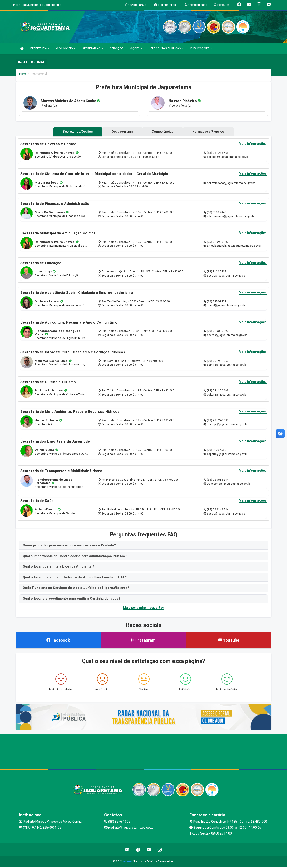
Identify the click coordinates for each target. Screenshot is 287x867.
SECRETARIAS (91, 48)
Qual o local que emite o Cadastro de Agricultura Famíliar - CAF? (75, 577)
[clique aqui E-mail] (127, 850)
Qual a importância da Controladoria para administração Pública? (75, 556)
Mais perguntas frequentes (143, 607)
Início (22, 73)
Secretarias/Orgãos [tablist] (78, 131)
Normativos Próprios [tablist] (208, 131)
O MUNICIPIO (65, 48)
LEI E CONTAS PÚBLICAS (165, 48)
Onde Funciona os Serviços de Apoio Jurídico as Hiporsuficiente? (76, 588)
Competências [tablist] (162, 131)
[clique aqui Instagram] (160, 850)
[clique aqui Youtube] (149, 850)
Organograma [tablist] (122, 131)
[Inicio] (22, 48)
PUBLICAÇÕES (200, 48)
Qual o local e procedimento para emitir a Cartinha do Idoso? (71, 599)
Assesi (127, 861)
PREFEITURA (39, 48)
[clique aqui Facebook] (138, 850)
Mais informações (253, 143)
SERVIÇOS (117, 48)
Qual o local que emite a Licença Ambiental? (58, 566)
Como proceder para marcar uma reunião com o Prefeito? (69, 545)
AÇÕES (135, 48)
